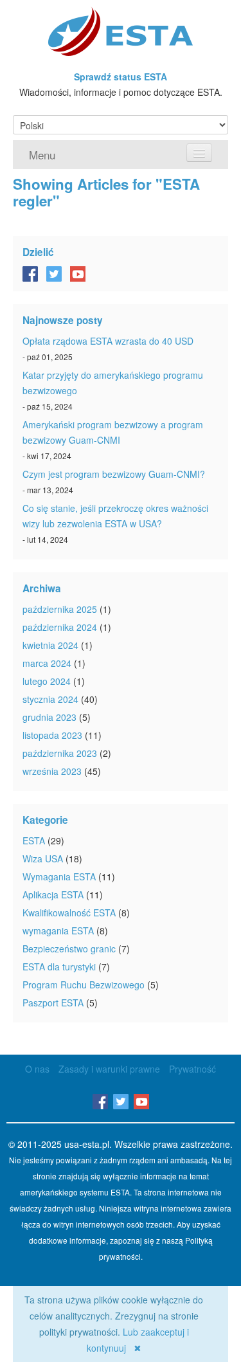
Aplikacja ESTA (53, 894)
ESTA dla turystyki (59, 966)
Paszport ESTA (53, 1002)
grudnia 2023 (49, 717)
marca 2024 (46, 663)
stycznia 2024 (50, 699)
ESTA (33, 840)
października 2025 (59, 609)
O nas (37, 1068)
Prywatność (192, 1068)
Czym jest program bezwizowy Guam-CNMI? (113, 474)
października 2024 (59, 627)
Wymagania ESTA (59, 876)
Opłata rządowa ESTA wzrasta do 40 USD (107, 340)
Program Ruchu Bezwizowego (83, 984)
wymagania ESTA (58, 930)
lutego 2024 (46, 681)
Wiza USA (42, 858)
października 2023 (59, 753)
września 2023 (52, 771)
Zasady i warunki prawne (109, 1068)
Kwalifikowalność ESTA (69, 912)
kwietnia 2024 (50, 645)
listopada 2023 (52, 735)
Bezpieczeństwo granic (69, 948)
